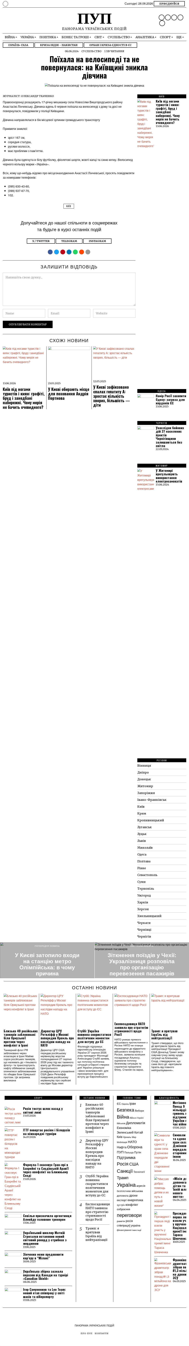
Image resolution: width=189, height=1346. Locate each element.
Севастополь (147, 875)
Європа (125, 1103)
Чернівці (144, 929)
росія (129, 1221)
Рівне (141, 868)
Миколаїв (145, 847)
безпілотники (124, 1191)
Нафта (121, 1147)
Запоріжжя (146, 793)
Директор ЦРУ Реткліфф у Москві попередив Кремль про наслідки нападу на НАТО (57, 1038)
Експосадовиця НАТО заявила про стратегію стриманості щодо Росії (131, 1029)
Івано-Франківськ (151, 800)
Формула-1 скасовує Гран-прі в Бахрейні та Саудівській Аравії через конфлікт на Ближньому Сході (45, 1170)
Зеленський (125, 1132)
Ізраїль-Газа (18, 45)
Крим (141, 813)
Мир (134, 1137)
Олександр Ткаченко (37, 96)
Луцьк (142, 834)
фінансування (124, 1230)
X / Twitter (40, 241)
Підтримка (126, 1157)
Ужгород (144, 895)
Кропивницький (150, 820)
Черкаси (144, 923)
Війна (123, 1116)
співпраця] (123, 1225)
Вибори (139, 1110)
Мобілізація (122, 1142)
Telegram (69, 241)
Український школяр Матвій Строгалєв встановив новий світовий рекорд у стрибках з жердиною (45, 1238)
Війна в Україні (136, 1117)
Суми (141, 882)
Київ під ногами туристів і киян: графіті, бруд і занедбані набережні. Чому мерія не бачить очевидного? (23, 398)
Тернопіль (145, 888)
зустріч (121, 1205)
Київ (68, 206)
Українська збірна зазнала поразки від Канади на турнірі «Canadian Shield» (45, 1275)
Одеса (141, 854)
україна (135, 1225)
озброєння (123, 1209)
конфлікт (132, 1204)
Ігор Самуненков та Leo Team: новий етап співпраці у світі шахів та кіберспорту (44, 1293)
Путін (137, 1152)
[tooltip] (161, 17)
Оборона (134, 1146)
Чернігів (144, 936)
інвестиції (136, 1230)
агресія (140, 1185)
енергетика (135, 1200)
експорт (122, 1200)
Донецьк (144, 779)
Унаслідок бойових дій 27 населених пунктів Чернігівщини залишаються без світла (170, 436)
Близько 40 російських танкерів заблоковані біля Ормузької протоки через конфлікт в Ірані (21, 1038)
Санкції (125, 1170)
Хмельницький (149, 916)
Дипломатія (135, 1122)
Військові (121, 1123)
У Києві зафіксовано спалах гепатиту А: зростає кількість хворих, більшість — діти (111, 396)
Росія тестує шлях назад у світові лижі (43, 1110)
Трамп (122, 1177)
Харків (142, 902)
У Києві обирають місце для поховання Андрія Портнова (68, 393)
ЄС (119, 1103)
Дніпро (143, 772)
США (134, 1164)
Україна (126, 1184)
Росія (122, 1163)
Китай (138, 1132)
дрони (133, 1195)
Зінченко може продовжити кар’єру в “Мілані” (43, 1256)
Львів (141, 841)
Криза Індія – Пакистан (59, 45)
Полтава (143, 861)
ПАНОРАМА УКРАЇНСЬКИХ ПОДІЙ (94, 1325)
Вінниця (144, 765)
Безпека (125, 1109)
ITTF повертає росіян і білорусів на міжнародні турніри (46, 1131)
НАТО (132, 1141)
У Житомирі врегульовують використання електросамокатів (169, 476)
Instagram (97, 241)
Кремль (127, 1137)
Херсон (143, 909)
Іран (132, 1103)
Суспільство (91, 51)
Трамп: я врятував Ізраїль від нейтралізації (164, 1034)
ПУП (120, 1152)
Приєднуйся (169, 3)
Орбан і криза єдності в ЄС (110, 45)
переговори (129, 1214)
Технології (139, 1171)
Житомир (145, 786)
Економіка (124, 1127)
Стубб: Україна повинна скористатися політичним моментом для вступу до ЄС (94, 1036)
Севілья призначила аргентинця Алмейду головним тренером (47, 1217)
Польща (128, 1152)
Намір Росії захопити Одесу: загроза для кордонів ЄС (171, 399)
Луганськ (144, 827)
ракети (121, 1221)
